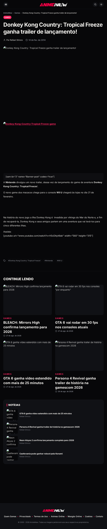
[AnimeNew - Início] (53, 4)
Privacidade (25, 516)
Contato (99, 516)
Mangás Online (75, 516)
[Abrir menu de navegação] (5, 4)
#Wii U (59, 261)
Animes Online (58, 516)
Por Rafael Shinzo (14, 40)
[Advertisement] (53, 477)
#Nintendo (49, 261)
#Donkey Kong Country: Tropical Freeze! (24, 261)
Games (17, 13)
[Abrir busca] (95, 4)
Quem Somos (10, 516)
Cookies (89, 516)
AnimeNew (7, 13)
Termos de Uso (41, 516)
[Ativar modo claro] (101, 4)
